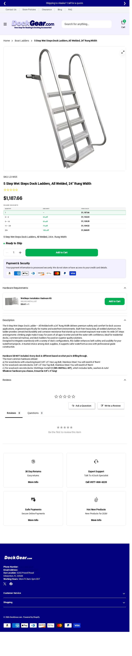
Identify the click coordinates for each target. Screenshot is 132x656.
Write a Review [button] (113, 403)
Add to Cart (114, 298)
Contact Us (11, 9)
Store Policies (29, 9)
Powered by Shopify (31, 615)
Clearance (47, 9)
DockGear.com (16, 615)
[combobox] (87, 24)
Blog (60, 9)
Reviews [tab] (11, 410)
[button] (5, 24)
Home (6, 40)
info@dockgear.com (28, 567)
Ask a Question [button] (83, 403)
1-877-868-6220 (26, 564)
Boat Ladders (22, 40)
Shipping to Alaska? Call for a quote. (65, 3)
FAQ (70, 9)
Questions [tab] (33, 410)
